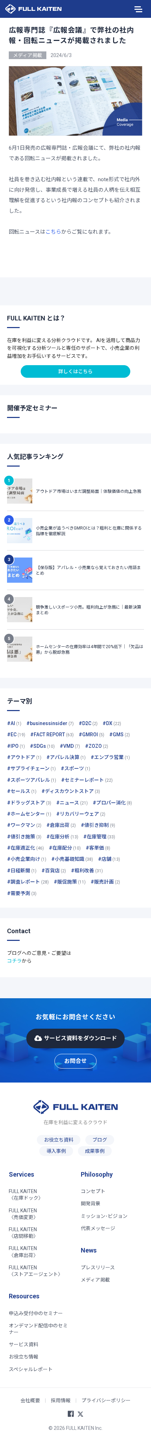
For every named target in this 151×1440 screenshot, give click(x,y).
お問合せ (75, 1061)
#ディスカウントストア (70, 791)
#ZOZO (96, 746)
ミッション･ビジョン (104, 1216)
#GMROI (91, 734)
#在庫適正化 (25, 848)
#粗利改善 (87, 870)
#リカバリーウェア (80, 814)
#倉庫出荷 (61, 825)
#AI (14, 723)
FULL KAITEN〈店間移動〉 (23, 1233)
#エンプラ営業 (110, 757)
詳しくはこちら (75, 371)
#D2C (88, 723)
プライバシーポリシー (106, 1400)
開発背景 (90, 1203)
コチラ (14, 961)
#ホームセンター (29, 814)
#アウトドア (24, 757)
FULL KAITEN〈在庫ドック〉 (26, 1195)
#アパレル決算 (66, 757)
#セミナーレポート (87, 780)
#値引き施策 (24, 836)
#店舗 (109, 859)
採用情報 (61, 1400)
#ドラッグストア (29, 803)
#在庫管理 (99, 836)
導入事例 (56, 1151)
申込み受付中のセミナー (36, 1313)
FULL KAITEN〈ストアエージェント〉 (36, 1271)
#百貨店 (53, 870)
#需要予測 (22, 893)
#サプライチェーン (31, 768)
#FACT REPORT (52, 734)
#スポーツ (75, 768)
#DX (112, 723)
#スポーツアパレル (31, 780)
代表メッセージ (98, 1228)
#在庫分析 (62, 836)
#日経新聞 (22, 870)
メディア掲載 (95, 1280)
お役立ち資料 (58, 1140)
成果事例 (95, 1151)
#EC (16, 734)
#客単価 (98, 848)
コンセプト (93, 1191)
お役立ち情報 (23, 1357)
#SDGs (42, 746)
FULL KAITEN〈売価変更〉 (23, 1214)
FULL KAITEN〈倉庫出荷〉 (23, 1252)
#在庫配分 (65, 848)
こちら (53, 232)
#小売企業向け (26, 859)
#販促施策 (70, 882)
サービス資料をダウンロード (80, 1038)
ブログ (99, 1140)
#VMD (70, 746)
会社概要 (30, 1400)
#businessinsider (50, 723)
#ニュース (72, 803)
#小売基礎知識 (72, 859)
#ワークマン (24, 825)
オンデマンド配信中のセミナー (38, 1329)
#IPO (16, 746)
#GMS (119, 734)
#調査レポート (28, 882)
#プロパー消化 (112, 803)
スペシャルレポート (31, 1369)
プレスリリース (98, 1267)
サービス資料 (23, 1344)
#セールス (22, 791)
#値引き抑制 (98, 825)
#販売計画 (105, 882)
